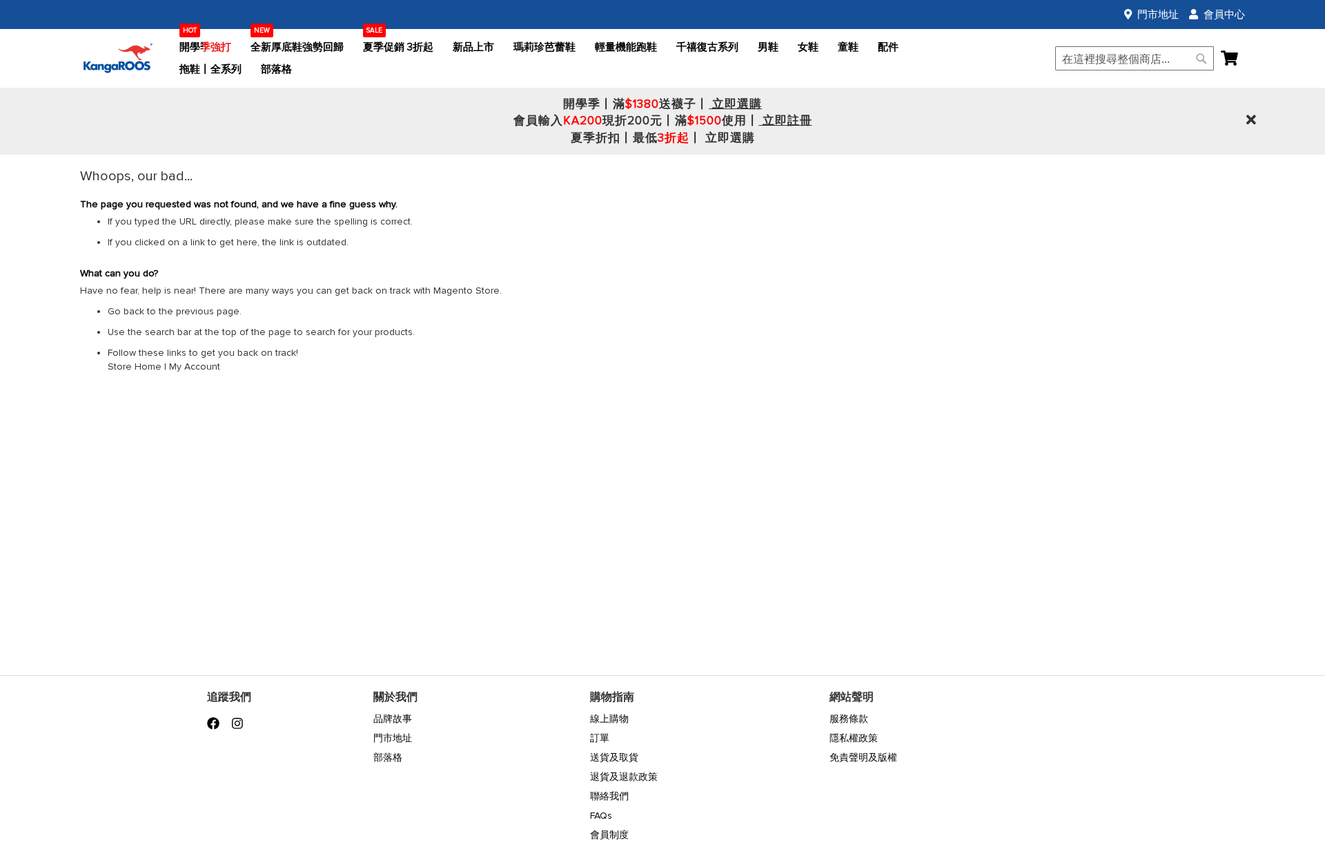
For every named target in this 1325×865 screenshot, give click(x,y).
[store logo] (118, 58)
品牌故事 (392, 719)
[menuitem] (205, 47)
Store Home (134, 366)
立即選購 (735, 104)
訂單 (599, 738)
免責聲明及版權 (863, 757)
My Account (194, 366)
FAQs (601, 815)
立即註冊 (785, 120)
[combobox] (1134, 58)
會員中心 (1224, 14)
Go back (126, 311)
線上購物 (609, 719)
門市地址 (1158, 14)
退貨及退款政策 (624, 777)
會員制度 (609, 835)
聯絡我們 (609, 796)
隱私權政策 (854, 738)
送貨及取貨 (614, 757)
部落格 (387, 757)
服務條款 (849, 719)
